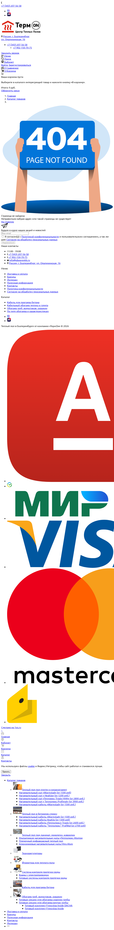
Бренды (11, 276)
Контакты (12, 285)
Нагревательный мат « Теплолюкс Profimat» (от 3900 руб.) (51, 801)
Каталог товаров (16, 780)
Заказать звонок (10, 52)
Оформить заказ (10, 90)
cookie (31, 766)
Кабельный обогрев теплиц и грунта (27, 305)
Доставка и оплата (17, 273)
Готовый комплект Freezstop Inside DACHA (48, 905)
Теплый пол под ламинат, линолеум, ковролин (48, 834)
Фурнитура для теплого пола (38, 862)
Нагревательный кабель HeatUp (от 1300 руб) (44, 819)
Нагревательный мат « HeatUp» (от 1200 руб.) (44, 795)
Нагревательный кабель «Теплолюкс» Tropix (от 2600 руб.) (51, 822)
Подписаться (8, 243)
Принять (6, 772)
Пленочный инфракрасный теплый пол (41, 840)
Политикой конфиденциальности (40, 236)
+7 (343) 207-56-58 (11, 5)
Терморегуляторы (32, 853)
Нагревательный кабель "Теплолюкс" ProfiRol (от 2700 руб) (52, 825)
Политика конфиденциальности (25, 288)
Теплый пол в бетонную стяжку (39, 813)
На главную (7, 221)
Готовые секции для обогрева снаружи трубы (44, 899)
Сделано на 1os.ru (11, 727)
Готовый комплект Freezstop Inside (44, 908)
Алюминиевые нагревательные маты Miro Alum (46, 843)
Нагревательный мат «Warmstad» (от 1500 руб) (45, 792)
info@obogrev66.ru (19, 260)
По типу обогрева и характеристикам (28, 311)
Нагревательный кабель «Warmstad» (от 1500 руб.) (47, 804)
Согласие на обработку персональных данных (31, 239)
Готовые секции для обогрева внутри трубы (43, 902)
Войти (4, 64)
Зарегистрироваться (20, 64)
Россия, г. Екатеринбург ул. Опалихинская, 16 (15, 38)
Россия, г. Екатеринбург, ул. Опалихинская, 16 (34, 263)
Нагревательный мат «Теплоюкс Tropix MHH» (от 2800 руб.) (52, 798)
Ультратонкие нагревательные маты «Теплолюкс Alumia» (51, 837)
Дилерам (12, 279)
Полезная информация (20, 282)
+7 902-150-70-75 (22, 47)
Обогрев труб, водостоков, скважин (27, 308)
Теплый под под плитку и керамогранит (44, 789)
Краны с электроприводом (34, 874)
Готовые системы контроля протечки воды (43, 877)
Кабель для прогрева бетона (23, 302)
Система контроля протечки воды (41, 871)
